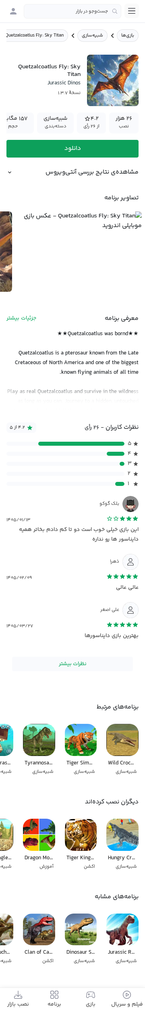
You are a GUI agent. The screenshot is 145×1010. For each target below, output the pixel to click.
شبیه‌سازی (92, 35)
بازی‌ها (127, 35)
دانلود (72, 148)
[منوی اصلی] (131, 11)
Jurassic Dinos (64, 83)
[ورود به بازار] (13, 11)
